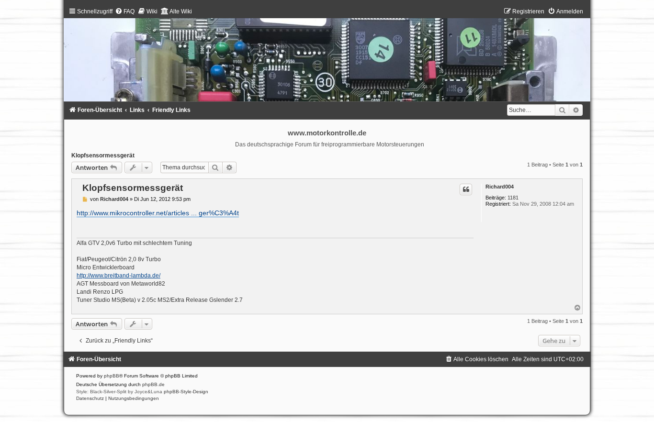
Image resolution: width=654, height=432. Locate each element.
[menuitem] (125, 11)
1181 (513, 197)
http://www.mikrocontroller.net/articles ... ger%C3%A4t (158, 213)
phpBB (111, 375)
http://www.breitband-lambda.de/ (118, 275)
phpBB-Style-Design (186, 391)
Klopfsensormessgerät (103, 155)
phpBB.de (153, 384)
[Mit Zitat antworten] (466, 189)
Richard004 (499, 186)
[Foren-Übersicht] (327, 56)
